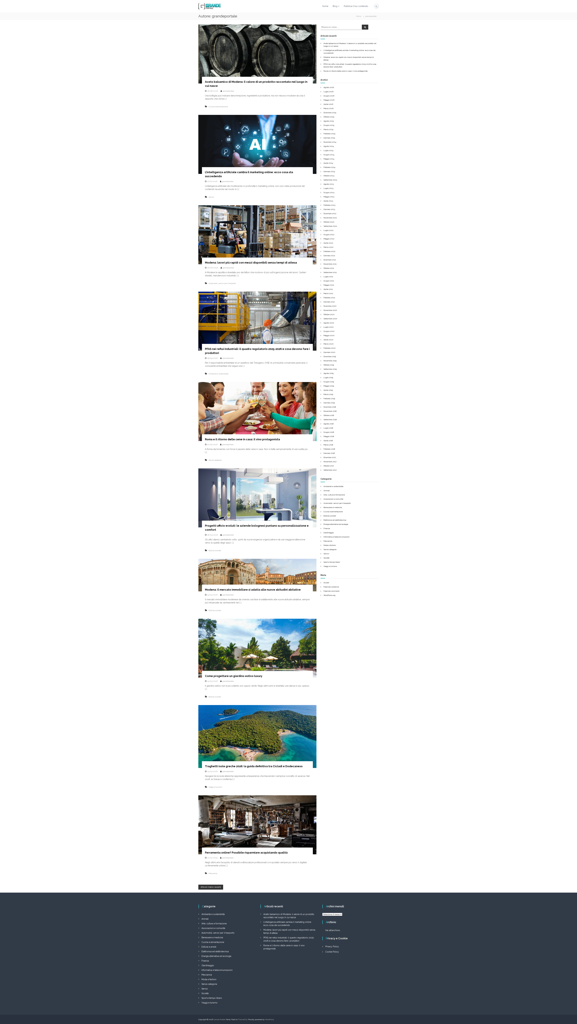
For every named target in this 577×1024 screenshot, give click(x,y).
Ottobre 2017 (329, 466)
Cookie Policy (332, 952)
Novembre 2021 (330, 264)
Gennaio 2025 (329, 138)
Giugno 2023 (329, 192)
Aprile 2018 (328, 441)
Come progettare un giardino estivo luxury (233, 676)
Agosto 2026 (329, 87)
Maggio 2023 (329, 197)
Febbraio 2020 (330, 348)
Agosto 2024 (329, 146)
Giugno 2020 (329, 331)
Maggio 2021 (329, 285)
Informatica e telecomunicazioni (337, 537)
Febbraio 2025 (329, 134)
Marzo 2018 (328, 445)
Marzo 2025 (328, 129)
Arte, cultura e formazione (334, 495)
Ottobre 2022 (329, 222)
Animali (327, 491)
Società (326, 558)
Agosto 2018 (329, 424)
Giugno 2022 (329, 235)
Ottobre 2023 (329, 176)
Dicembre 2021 (330, 260)
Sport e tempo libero (332, 562)
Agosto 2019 (328, 373)
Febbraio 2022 (329, 251)
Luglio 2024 (328, 150)
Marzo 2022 (328, 247)
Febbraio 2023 (329, 205)
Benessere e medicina (333, 507)
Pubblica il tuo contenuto (356, 6)
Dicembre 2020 (330, 306)
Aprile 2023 (328, 201)
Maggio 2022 (329, 239)
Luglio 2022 (328, 230)
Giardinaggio (329, 533)
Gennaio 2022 (329, 256)
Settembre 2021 (330, 272)
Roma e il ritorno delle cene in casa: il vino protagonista (242, 439)
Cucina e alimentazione (218, 107)
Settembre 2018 (330, 420)
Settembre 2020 (330, 319)
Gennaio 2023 (329, 209)
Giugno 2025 (329, 125)
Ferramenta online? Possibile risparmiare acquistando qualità (246, 852)
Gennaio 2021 (329, 302)
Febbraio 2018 (329, 449)
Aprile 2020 (328, 340)
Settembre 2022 (330, 226)
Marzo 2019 (328, 394)
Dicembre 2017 (330, 457)
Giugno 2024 (329, 155)
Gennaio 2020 (329, 352)
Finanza (327, 528)
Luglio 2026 (328, 92)
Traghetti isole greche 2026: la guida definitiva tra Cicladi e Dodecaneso (254, 766)
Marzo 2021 (328, 293)
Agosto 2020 (329, 323)
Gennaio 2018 (329, 453)
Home (325, 6)
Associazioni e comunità (333, 499)
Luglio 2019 (328, 377)
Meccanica (213, 873)
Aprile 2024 (328, 163)
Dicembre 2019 (330, 356)
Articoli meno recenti (211, 887)
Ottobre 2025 (329, 117)
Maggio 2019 (329, 386)
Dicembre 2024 (330, 142)
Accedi (326, 583)
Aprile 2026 (328, 104)
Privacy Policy (332, 946)
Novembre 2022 (330, 218)
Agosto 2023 (329, 184)
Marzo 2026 (328, 108)
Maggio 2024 (329, 159)
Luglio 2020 (329, 327)
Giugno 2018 (329, 432)
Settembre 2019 (330, 369)
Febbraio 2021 (329, 298)
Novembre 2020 (330, 310)
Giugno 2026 (329, 96)
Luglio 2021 (328, 277)
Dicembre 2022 (330, 213)
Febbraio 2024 (329, 167)
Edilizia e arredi (215, 550)
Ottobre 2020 (329, 314)
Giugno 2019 (329, 382)
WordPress (269, 1019)
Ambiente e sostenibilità (218, 374)
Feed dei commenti (331, 591)
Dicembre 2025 (330, 113)
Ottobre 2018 (329, 415)
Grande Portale (219, 1019)
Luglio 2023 (328, 188)
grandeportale (228, 91)
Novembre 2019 (330, 361)
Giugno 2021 (329, 281)
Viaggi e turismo (215, 787)
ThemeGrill (242, 1019)
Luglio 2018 (328, 428)
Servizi (211, 197)
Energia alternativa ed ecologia (336, 524)
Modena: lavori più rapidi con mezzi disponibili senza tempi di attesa (251, 262)
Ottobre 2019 (329, 365)
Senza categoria (215, 460)
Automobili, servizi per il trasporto (222, 283)
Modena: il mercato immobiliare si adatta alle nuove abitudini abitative (253, 589)
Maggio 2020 (329, 335)
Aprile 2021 (328, 289)
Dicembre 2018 (330, 407)
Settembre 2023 (330, 180)
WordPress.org (329, 595)
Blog (335, 6)
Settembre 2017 (330, 470)
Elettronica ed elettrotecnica (335, 520)
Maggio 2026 (329, 100)
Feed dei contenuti (331, 587)
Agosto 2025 (329, 121)
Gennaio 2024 (329, 171)
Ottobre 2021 (329, 268)
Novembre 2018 (330, 411)
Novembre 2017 (330, 462)
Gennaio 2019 (329, 403)
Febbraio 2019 (329, 398)
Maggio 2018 (329, 436)
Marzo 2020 (329, 344)
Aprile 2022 (328, 243)
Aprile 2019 (328, 390)
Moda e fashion (330, 545)
